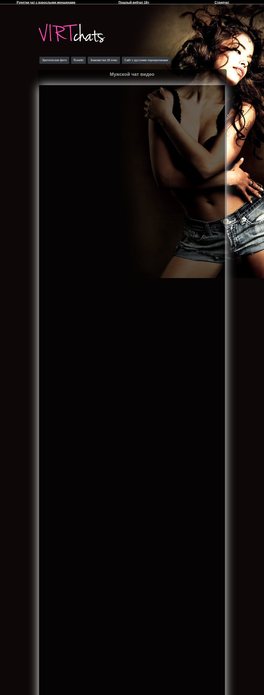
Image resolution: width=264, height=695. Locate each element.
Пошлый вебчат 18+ (133, 2)
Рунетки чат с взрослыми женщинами (46, 2)
